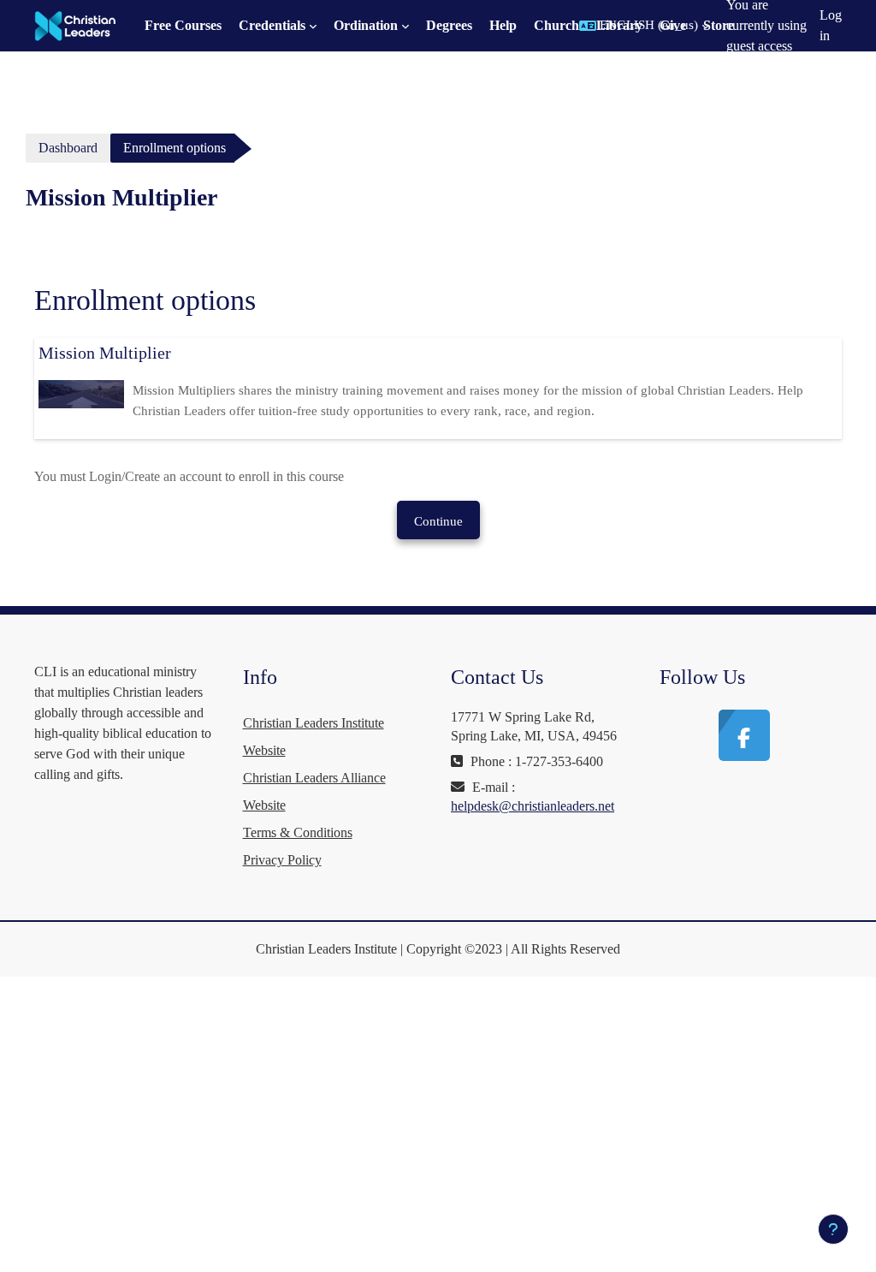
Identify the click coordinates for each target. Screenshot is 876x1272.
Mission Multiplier (104, 352)
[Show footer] (833, 1229)
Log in (831, 25)
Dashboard (68, 147)
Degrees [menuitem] (449, 25)
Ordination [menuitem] (366, 25)
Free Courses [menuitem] (183, 25)
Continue (438, 521)
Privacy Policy (282, 860)
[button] (644, 25)
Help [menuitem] (503, 25)
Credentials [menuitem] (272, 25)
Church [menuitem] (556, 25)
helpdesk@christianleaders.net (532, 806)
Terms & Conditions (297, 832)
